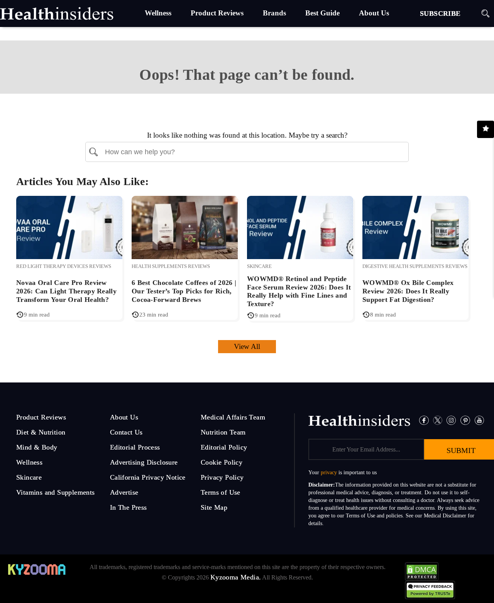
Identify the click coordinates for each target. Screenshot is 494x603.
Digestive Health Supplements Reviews (414, 266)
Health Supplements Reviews (171, 266)
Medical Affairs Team (233, 417)
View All (247, 346)
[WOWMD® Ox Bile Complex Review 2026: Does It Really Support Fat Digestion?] (415, 226)
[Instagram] (451, 419)
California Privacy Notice (148, 477)
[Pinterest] (465, 419)
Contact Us (126, 432)
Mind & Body (36, 447)
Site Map (214, 507)
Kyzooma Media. (235, 577)
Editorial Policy (224, 447)
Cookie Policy (221, 462)
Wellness (29, 462)
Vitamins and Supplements (55, 492)
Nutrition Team (223, 432)
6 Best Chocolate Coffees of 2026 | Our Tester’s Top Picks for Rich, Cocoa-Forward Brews (184, 291)
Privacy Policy (222, 477)
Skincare (259, 266)
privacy (329, 472)
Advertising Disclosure (144, 462)
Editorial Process (135, 447)
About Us (124, 417)
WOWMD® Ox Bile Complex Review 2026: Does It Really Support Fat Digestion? (408, 291)
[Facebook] (424, 419)
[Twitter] (437, 419)
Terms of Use (220, 492)
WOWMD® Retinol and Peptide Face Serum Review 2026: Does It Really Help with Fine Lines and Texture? (299, 291)
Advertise (124, 492)
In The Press (128, 507)
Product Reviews (41, 417)
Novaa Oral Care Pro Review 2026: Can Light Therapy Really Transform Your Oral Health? (66, 291)
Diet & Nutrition (40, 432)
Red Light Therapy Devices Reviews (63, 266)
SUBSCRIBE (440, 13)
